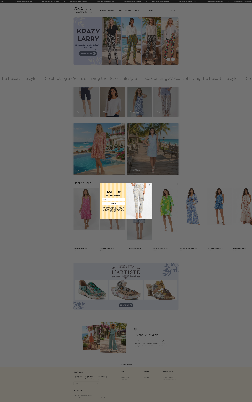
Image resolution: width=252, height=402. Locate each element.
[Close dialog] (150, 185)
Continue (113, 203)
